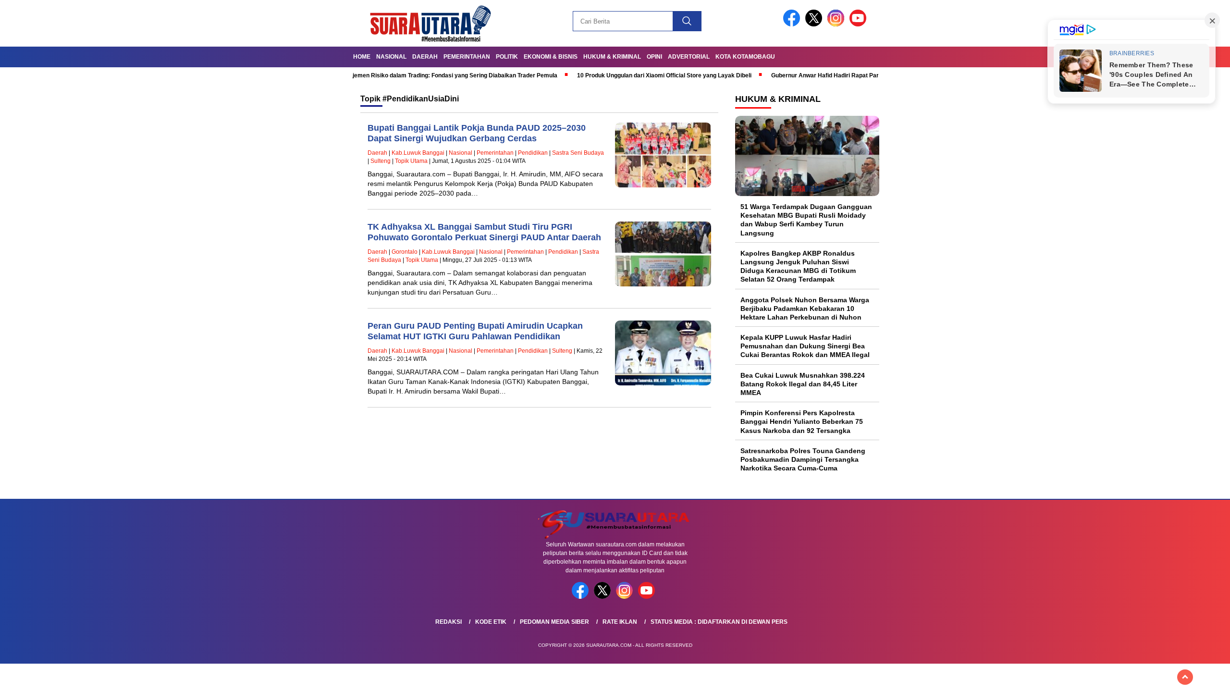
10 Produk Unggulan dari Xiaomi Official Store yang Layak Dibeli (624, 75)
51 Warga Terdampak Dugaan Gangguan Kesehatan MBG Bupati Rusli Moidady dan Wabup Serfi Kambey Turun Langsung (806, 220)
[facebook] (793, 24)
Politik (507, 56)
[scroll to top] (1185, 677)
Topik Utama (411, 161)
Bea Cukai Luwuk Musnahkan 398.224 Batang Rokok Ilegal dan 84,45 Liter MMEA (802, 383)
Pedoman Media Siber (554, 621)
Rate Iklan (620, 621)
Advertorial (689, 56)
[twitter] (815, 24)
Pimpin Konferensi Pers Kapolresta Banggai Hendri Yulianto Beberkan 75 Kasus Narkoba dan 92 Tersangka (801, 421)
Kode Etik (490, 621)
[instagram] (837, 24)
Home (361, 56)
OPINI (654, 56)
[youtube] (859, 24)
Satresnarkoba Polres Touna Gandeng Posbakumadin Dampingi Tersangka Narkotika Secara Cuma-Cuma (802, 459)
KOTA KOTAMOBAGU (745, 56)
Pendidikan (533, 152)
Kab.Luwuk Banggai (418, 152)
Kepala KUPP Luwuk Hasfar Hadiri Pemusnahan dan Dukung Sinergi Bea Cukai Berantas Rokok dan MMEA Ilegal (805, 346)
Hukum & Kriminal (612, 56)
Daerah (425, 56)
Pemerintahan (466, 56)
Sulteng (380, 161)
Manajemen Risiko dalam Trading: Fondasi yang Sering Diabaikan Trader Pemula (407, 75)
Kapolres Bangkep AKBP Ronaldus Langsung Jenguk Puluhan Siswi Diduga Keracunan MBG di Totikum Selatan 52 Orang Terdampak (798, 266)
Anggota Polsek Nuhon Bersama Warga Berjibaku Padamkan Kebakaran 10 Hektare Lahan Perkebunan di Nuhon (804, 308)
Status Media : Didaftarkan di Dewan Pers (719, 621)
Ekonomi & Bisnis (551, 56)
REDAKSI (448, 621)
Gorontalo (405, 251)
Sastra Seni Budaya (578, 152)
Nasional (391, 56)
